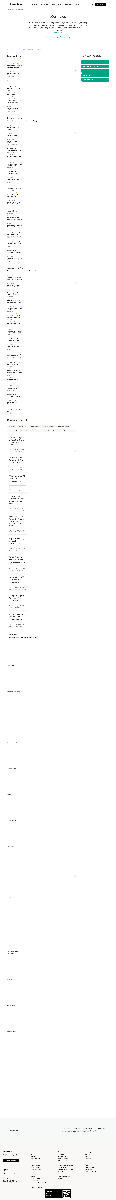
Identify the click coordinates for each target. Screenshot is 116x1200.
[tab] (9, 49)
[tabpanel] (42, 582)
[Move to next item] (75, 70)
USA (6, 1170)
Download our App (11, 1160)
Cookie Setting (10, 1173)
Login (91, 4)
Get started (100, 4)
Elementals (65, 37)
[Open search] (87, 4)
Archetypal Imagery (52, 37)
